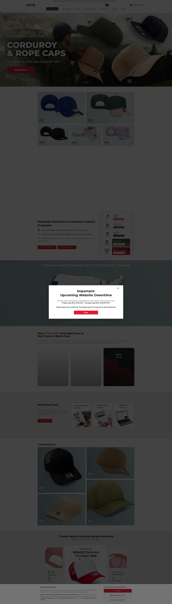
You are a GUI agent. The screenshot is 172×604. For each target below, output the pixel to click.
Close (86, 312)
